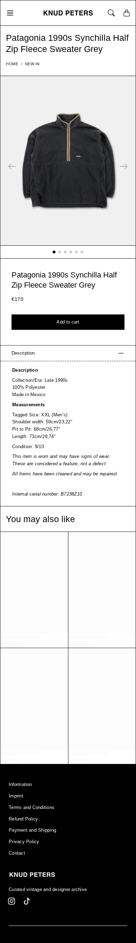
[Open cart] (126, 13)
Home (12, 64)
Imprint (16, 796)
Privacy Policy (24, 841)
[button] (12, 13)
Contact (17, 853)
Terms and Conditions (31, 807)
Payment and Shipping (32, 830)
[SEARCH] (111, 13)
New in (32, 64)
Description (23, 353)
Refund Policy (23, 819)
